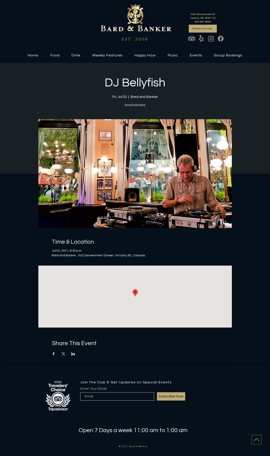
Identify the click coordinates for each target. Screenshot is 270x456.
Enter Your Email (93, 388)
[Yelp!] (201, 38)
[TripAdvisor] (191, 38)
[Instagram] (211, 38)
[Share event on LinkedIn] (73, 353)
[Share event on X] (63, 353)
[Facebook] (221, 38)
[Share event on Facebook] (54, 353)
